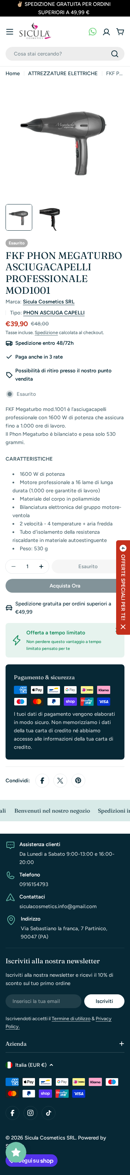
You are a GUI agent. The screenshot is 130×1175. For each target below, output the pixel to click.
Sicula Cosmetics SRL (49, 302)
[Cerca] (115, 54)
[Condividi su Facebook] (42, 780)
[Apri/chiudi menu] (10, 32)
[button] (123, 587)
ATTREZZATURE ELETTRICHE (63, 73)
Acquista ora (65, 586)
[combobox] (65, 54)
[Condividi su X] (60, 780)
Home (13, 73)
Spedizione (46, 332)
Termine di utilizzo (71, 1019)
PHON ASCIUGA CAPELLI (54, 313)
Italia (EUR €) (30, 1065)
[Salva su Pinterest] (78, 780)
